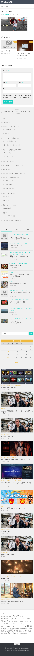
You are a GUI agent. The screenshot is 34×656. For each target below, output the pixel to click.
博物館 (17, 629)
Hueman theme (25, 650)
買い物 (11, 633)
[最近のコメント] (17, 229)
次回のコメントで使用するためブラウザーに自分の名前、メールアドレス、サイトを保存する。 (17, 96)
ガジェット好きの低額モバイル (12, 150)
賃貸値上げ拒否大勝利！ (8, 555)
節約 (2, 633)
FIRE (14, 618)
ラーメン (22, 626)
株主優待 (11, 631)
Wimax (22, 621)
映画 (2, 631)
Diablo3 (7, 616)
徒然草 (5, 169)
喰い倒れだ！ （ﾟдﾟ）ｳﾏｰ (11, 165)
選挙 (22, 633)
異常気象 (19, 631)
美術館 (5, 633)
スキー (7, 624)
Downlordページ (8, 129)
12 (12, 352)
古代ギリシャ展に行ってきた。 (19, 302)
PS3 (28, 619)
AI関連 (3, 616)
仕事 (29, 625)
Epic (10, 616)
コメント (6, 70)
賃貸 (16, 634)
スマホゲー (7, 184)
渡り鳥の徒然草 (6, 2)
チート (18, 623)
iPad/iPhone (7, 157)
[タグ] (27, 229)
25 (8, 357)
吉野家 (23, 629)
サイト (5, 88)
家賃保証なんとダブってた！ (9, 436)
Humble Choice (22, 619)
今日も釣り (13, 312)
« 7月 (16, 362)
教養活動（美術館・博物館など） (12, 173)
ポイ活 (8, 626)
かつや (26, 621)
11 (8, 352)
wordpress (7, 208)
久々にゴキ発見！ (6, 51)
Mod (5, 133)
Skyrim (4, 621)
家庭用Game (7, 188)
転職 (20, 633)
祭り (26, 631)
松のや (6, 631)
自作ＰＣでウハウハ (9, 205)
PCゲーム (7, 180)
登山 (23, 631)
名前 (5, 82)
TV (14, 621)
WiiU (17, 621)
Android (6, 153)
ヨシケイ (14, 626)
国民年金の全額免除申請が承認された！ (13, 601)
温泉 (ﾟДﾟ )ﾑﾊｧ (8, 193)
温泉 (5, 196)
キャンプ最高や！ (9, 141)
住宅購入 (4, 629)
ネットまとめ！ (7, 161)
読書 (4, 213)
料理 (30, 629)
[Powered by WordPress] (11, 650)
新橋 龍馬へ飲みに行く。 (17, 265)
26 (12, 357)
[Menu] (32, 2)
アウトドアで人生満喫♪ (10, 138)
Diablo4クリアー (6, 578)
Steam (10, 621)
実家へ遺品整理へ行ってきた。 (19, 284)
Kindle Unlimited (8, 216)
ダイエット (13, 624)
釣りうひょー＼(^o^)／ (10, 145)
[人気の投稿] (6, 229)
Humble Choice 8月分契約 (9, 387)
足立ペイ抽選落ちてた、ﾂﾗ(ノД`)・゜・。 (13, 508)
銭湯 (5, 200)
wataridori (6, 14)
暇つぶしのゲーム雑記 (9, 177)
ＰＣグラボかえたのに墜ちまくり (19, 238)
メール (20, 82)
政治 (27, 629)
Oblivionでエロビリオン (9, 126)
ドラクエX (25, 623)
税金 (29, 631)
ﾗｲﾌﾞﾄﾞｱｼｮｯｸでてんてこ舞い (11, 221)
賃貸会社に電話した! (7, 531)
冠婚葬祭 (11, 629)
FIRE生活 (5, 122)
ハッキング (3, 626)
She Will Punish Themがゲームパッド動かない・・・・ (17, 459)
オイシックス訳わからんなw (18, 245)
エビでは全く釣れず (15, 322)
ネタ (32, 623)
